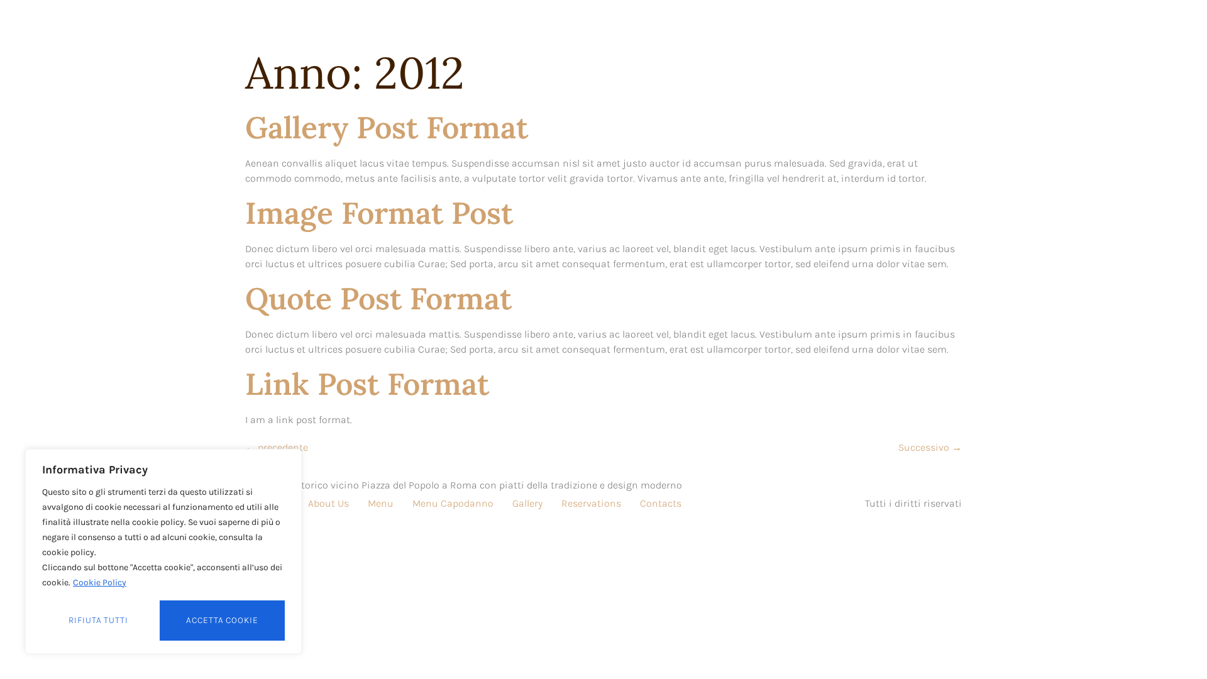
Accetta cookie (222, 620)
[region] (163, 551)
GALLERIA (582, 27)
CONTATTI (805, 27)
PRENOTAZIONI (720, 27)
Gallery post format (386, 127)
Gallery (527, 503)
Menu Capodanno (452, 503)
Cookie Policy (99, 582)
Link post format (367, 384)
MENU (645, 27)
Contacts (660, 503)
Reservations (591, 503)
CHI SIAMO (508, 27)
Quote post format (378, 298)
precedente (276, 447)
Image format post (379, 213)
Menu (381, 503)
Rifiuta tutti (98, 620)
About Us (328, 503)
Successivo (930, 447)
